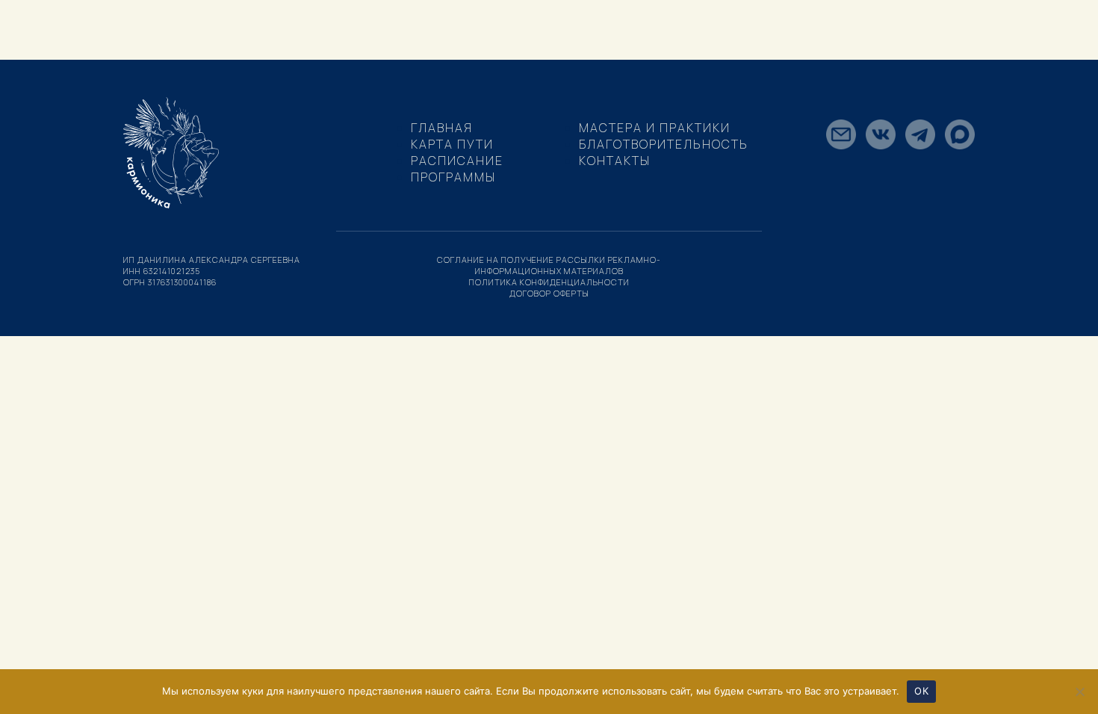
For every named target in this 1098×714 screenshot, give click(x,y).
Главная (442, 127)
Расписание (457, 160)
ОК (921, 691)
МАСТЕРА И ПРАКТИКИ (655, 127)
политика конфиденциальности (549, 282)
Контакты (615, 160)
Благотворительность (663, 144)
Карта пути (452, 144)
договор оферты (549, 293)
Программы (453, 177)
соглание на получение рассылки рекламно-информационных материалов (549, 265)
